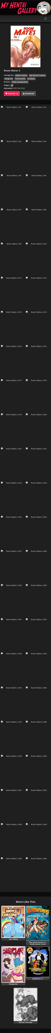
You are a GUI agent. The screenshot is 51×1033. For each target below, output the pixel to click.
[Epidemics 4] (38, 962)
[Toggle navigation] (45, 19)
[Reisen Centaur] (25, 1004)
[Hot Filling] (13, 922)
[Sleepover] (13, 964)
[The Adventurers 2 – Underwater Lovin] (38, 923)
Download (29, 93)
